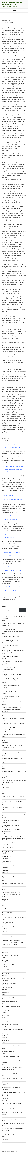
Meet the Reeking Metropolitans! (11, 1119)
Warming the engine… (8, 776)
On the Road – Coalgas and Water (11, 820)
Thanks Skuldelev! (7, 974)
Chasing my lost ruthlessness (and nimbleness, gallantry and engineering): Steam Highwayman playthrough (12, 942)
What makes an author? (8, 842)
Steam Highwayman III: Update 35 (11, 1073)
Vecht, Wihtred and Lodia (9, 983)
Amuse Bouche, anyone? (8, 792)
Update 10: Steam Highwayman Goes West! (13, 734)
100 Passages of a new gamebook (11, 1006)
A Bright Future (6, 787)
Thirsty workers (6, 861)
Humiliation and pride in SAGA (10, 955)
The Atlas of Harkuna (7, 936)
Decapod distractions (8, 908)
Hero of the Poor (6, 931)
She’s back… (5, 1139)
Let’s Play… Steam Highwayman (10, 1011)
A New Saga (5, 992)
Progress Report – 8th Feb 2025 (10, 825)
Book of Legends (6, 899)
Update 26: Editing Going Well (10, 641)
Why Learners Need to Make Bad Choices (13, 978)
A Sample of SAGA (7, 988)
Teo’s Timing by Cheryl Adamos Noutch (12, 997)
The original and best (7, 922)
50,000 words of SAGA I (8, 964)
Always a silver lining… (8, 969)
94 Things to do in (12, 883)
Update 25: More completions (10, 645)
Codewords (5, 1098)
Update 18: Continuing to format (10, 696)
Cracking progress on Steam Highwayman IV (14, 917)
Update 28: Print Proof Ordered (10, 636)
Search (4, 606)
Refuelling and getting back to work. (11, 1108)
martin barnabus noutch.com (12, 3)
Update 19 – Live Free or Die (9, 692)
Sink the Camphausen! (8, 847)
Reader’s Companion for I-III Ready (11, 1056)
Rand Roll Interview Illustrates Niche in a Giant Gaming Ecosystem (12, 877)
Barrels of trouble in (12, 866)
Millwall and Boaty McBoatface (10, 1024)
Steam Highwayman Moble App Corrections (13, 796)
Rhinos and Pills (6, 714)
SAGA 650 (5, 960)
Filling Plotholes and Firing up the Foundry (13, 1123)
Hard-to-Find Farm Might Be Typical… (12, 888)
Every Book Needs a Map (8, 1134)
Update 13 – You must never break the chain (13, 723)
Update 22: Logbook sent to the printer (12, 674)
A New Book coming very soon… (10, 1001)
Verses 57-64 (7, 441)
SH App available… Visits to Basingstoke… (13, 1029)
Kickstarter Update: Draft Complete (11, 1103)
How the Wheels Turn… (8, 1051)
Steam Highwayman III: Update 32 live (12, 1083)
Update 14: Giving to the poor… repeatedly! (13, 718)
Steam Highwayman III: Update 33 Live (12, 1078)
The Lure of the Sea (7, 903)
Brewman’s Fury (7, 22)
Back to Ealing (6, 870)
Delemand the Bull (7, 913)
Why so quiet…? (6, 1040)
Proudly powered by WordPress (9, 1151)
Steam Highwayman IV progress (10, 927)
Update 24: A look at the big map (10, 656)
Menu (14, 10)
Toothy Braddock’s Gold (8, 852)
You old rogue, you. (7, 856)
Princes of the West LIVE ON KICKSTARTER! (14, 771)
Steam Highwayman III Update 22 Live (12, 1087)
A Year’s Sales (5, 1015)
